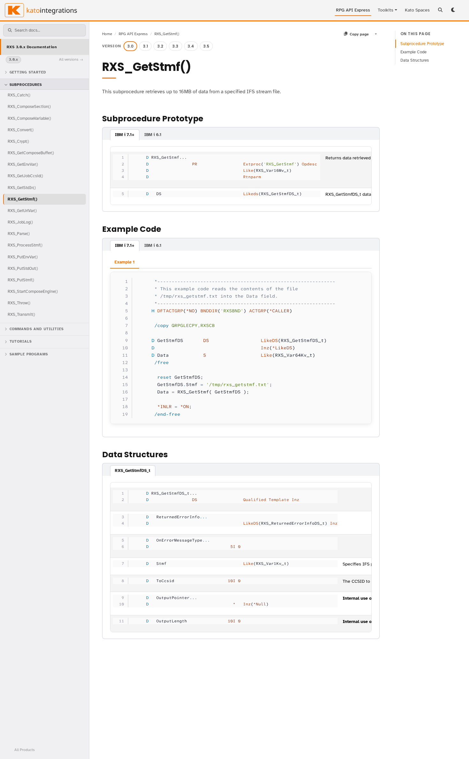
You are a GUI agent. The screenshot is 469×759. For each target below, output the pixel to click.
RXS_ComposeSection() (29, 106)
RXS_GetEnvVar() (23, 164)
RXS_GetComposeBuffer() (31, 153)
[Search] (440, 10)
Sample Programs (29, 354)
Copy (360, 278)
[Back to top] (455, 745)
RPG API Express (353, 10)
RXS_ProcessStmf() (25, 245)
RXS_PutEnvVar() (23, 256)
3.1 (145, 46)
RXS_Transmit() (21, 314)
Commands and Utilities (37, 329)
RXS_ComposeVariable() (29, 118)
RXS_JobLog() (20, 222)
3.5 (206, 46)
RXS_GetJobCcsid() (25, 175)
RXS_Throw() (19, 303)
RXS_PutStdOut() (23, 268)
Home (107, 33)
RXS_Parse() (19, 233)
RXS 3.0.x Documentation (32, 46)
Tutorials (21, 341)
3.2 (160, 46)
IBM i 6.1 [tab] (152, 134)
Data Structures (414, 60)
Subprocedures (26, 85)
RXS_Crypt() (18, 141)
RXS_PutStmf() (21, 280)
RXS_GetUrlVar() (22, 210)
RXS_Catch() (19, 95)
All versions (68, 59)
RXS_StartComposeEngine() (33, 291)
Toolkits (385, 10)
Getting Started (28, 72)
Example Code (413, 52)
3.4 (191, 46)
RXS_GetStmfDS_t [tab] (132, 470)
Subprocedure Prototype (422, 43)
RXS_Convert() (21, 129)
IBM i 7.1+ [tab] (124, 134)
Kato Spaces (417, 10)
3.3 (175, 46)
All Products (24, 749)
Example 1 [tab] (125, 262)
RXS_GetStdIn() (22, 187)
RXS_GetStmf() (22, 198)
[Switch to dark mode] (453, 10)
